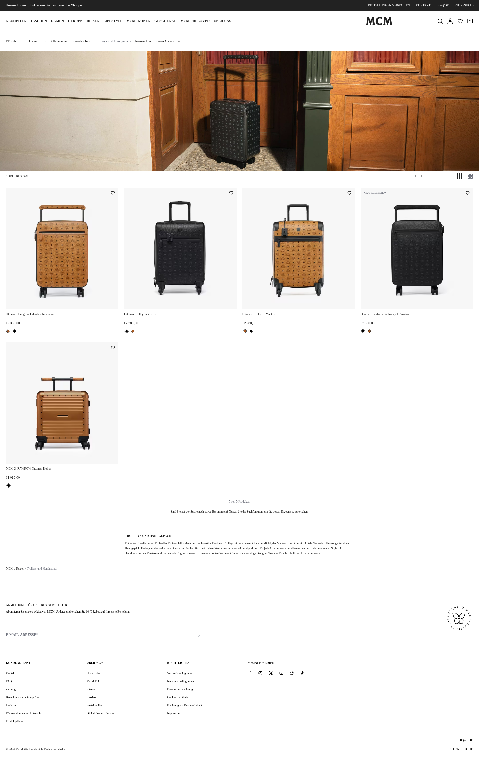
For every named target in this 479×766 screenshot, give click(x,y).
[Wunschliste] (460, 21)
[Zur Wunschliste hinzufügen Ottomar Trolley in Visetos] (231, 193)
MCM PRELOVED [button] (195, 21)
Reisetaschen (81, 41)
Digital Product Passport (101, 713)
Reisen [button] (93, 21)
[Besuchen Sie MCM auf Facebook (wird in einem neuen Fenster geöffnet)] (250, 673)
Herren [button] (75, 21)
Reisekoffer (143, 41)
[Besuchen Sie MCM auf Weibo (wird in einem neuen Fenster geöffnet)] (292, 673)
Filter (420, 176)
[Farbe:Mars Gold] (8, 485)
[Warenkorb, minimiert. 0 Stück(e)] (470, 21)
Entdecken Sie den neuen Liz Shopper (56, 5)
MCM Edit (93, 681)
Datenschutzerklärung (180, 689)
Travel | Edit (37, 41)
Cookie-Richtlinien (178, 697)
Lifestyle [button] (112, 21)
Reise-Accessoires (167, 41)
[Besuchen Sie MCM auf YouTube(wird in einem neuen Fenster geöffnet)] (281, 673)
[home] (379, 24)
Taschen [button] (38, 21)
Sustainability (95, 705)
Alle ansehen (59, 41)
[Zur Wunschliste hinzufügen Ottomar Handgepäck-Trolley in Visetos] (112, 193)
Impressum (173, 713)
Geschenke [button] (165, 21)
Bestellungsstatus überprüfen (23, 697)
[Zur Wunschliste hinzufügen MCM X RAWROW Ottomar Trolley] (112, 347)
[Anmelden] (450, 21)
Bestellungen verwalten (389, 5)
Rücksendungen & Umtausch (23, 713)
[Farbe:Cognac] (8, 331)
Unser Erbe (93, 673)
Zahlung (11, 689)
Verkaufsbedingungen (180, 673)
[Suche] (440, 21)
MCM (9, 568)
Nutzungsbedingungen (180, 681)
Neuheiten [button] (16, 21)
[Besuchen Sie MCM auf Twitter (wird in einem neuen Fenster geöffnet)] (271, 673)
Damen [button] (57, 21)
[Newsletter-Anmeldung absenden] (198, 635)
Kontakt (423, 5)
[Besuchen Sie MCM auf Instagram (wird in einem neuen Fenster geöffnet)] (260, 673)
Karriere (91, 697)
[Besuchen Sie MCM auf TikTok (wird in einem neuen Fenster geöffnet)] (302, 673)
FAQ (9, 681)
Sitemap (91, 689)
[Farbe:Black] (14, 331)
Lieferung (11, 705)
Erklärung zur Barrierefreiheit (184, 705)
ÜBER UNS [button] (222, 21)
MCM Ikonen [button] (138, 21)
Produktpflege (14, 721)
